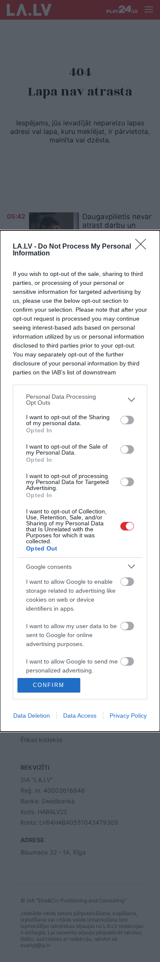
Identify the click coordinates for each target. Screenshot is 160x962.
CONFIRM (48, 685)
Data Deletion (31, 715)
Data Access (79, 715)
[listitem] (80, 400)
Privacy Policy (128, 715)
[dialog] (80, 481)
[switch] (127, 420)
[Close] (143, 247)
